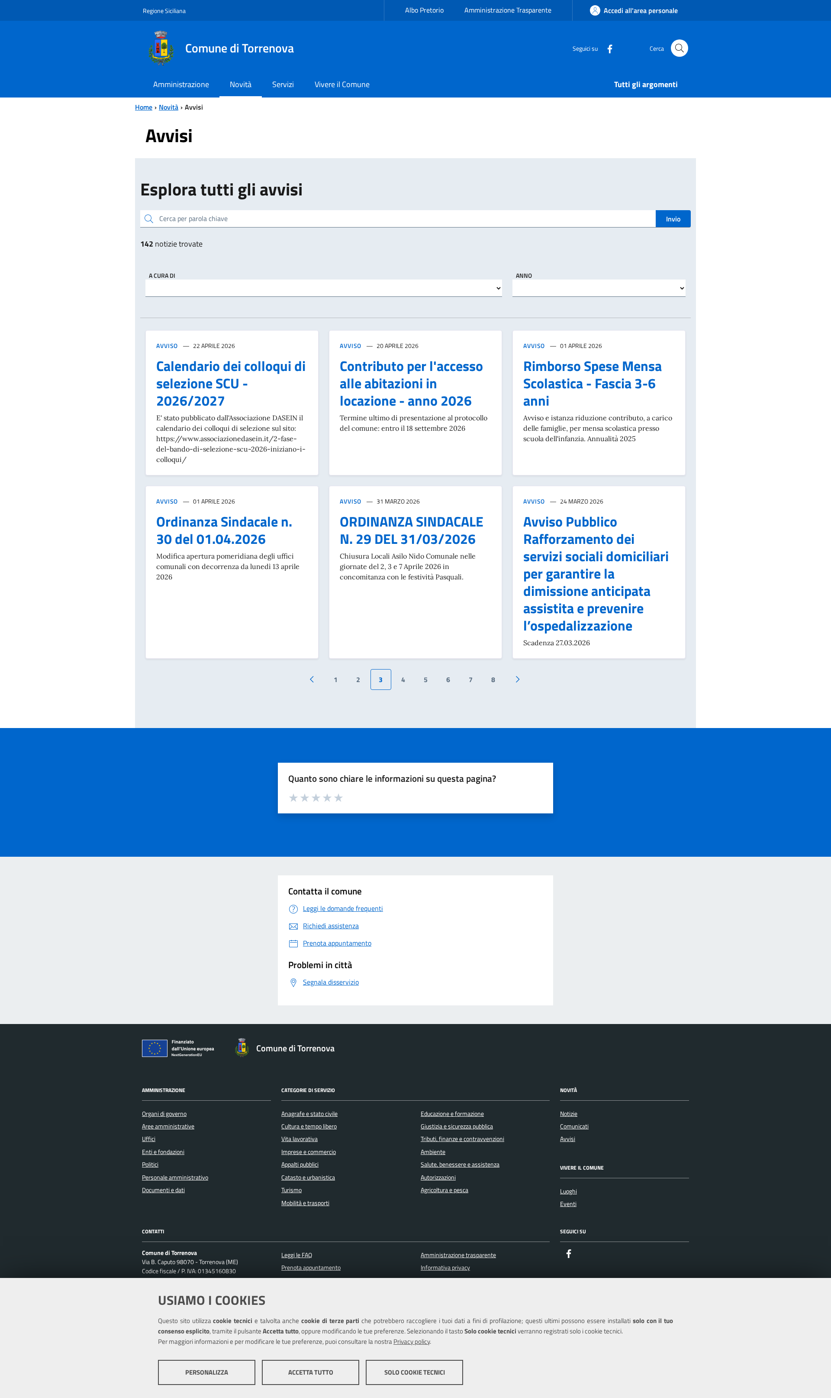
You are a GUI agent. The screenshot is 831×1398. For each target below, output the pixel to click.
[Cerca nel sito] (679, 48)
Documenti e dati (163, 1190)
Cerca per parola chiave (193, 218)
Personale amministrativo (175, 1177)
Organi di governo (164, 1113)
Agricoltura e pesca (444, 1190)
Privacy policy (411, 1341)
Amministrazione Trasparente (507, 10)
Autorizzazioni (438, 1177)
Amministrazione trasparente (458, 1255)
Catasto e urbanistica (308, 1177)
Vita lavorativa (299, 1139)
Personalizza (206, 1372)
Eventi (568, 1204)
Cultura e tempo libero (309, 1126)
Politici (150, 1164)
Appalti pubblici (300, 1164)
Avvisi (567, 1139)
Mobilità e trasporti (305, 1203)
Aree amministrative (168, 1126)
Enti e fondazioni (163, 1152)
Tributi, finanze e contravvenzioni (462, 1139)
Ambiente (433, 1152)
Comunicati (574, 1126)
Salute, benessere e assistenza (460, 1164)
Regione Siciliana (164, 10)
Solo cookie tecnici (414, 1372)
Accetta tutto (310, 1372)
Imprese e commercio (308, 1152)
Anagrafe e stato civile (309, 1113)
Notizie (568, 1113)
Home (143, 107)
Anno (524, 275)
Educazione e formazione (452, 1113)
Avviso (167, 345)
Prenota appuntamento (311, 1267)
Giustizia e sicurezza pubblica (457, 1126)
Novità (168, 107)
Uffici (148, 1139)
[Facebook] (606, 48)
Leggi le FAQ (296, 1255)
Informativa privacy (445, 1267)
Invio (673, 219)
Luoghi (568, 1191)
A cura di (162, 275)
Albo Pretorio (424, 10)
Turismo (291, 1190)
